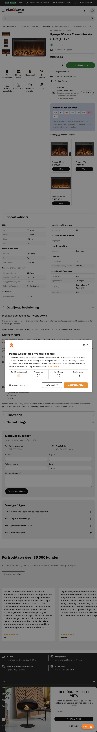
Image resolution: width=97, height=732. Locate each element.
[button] (17, 385)
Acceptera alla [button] (76, 385)
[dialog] (48, 366)
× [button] (87, 345)
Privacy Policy (53, 366)
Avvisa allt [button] (52, 385)
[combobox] (84, 345)
